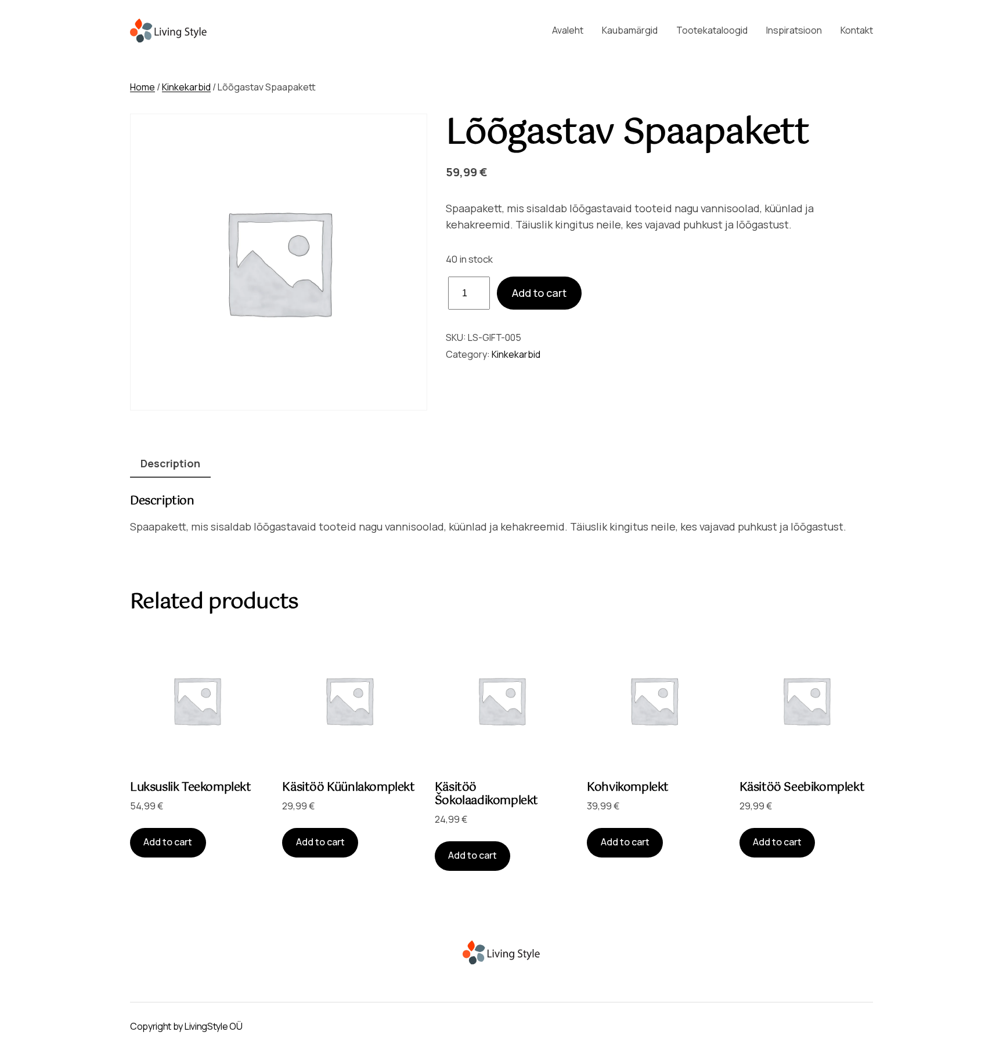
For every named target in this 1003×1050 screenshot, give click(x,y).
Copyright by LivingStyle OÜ (186, 1026)
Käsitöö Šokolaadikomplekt (486, 794)
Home (142, 87)
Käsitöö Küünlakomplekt (348, 787)
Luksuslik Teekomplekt (190, 787)
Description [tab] (170, 463)
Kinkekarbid (186, 87)
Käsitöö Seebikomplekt (802, 787)
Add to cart (539, 293)
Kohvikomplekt (628, 787)
